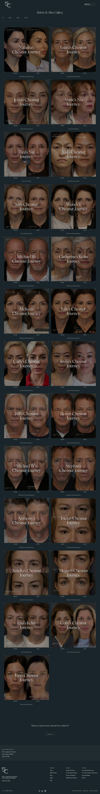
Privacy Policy (85, 790)
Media (51, 777)
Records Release (86, 775)
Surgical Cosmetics (70, 770)
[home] (11, 4)
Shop (51, 775)
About (51, 770)
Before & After (53, 772)
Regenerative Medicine (71, 777)
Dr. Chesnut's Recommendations (89, 772)
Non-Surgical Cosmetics (71, 772)
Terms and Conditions (93, 790)
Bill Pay (83, 777)
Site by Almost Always (76, 790)
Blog (51, 780)
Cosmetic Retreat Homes (88, 770)
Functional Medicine (70, 775)
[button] (89, 4)
